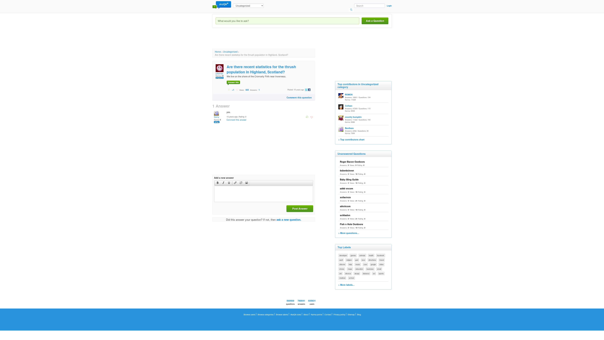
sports (381, 273)
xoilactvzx (345, 197)
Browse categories (266, 314)
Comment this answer (236, 119)
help (350, 264)
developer (343, 255)
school (351, 278)
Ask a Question (375, 21)
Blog (359, 314)
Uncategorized (230, 51)
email (379, 269)
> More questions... (348, 233)
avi (374, 273)
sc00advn (345, 215)
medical (342, 278)
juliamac (219, 73)
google (373, 264)
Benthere (349, 128)
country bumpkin (353, 116)
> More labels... (346, 284)
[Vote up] (229, 89)
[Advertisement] (269, 41)
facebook (380, 255)
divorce (348, 273)
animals (362, 255)
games (353, 255)
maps (350, 269)
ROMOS (349, 94)
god (356, 260)
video (381, 264)
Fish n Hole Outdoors (351, 224)
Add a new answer (224, 177)
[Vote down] (237, 89)
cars (365, 264)
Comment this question (299, 97)
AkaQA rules (295, 314)
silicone (342, 264)
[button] (218, 183)
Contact (327, 314)
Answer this (233, 82)
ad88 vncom (346, 188)
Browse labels (282, 314)
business (370, 269)
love (363, 260)
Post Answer (300, 208)
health (371, 255)
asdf (341, 260)
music (357, 264)
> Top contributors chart (351, 139)
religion (349, 260)
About (305, 314)
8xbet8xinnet (347, 170)
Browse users (249, 314)
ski (340, 273)
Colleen (348, 105)
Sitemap (351, 314)
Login (389, 5)
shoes (341, 269)
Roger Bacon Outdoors (352, 161)
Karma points (316, 314)
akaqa (357, 273)
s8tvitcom (345, 206)
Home (218, 51)
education (359, 269)
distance (366, 273)
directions (372, 260)
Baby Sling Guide (349, 179)
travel (382, 260)
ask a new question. (289, 219)
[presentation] (218, 183)
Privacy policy (339, 314)
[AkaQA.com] (222, 5)
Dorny (216, 116)
